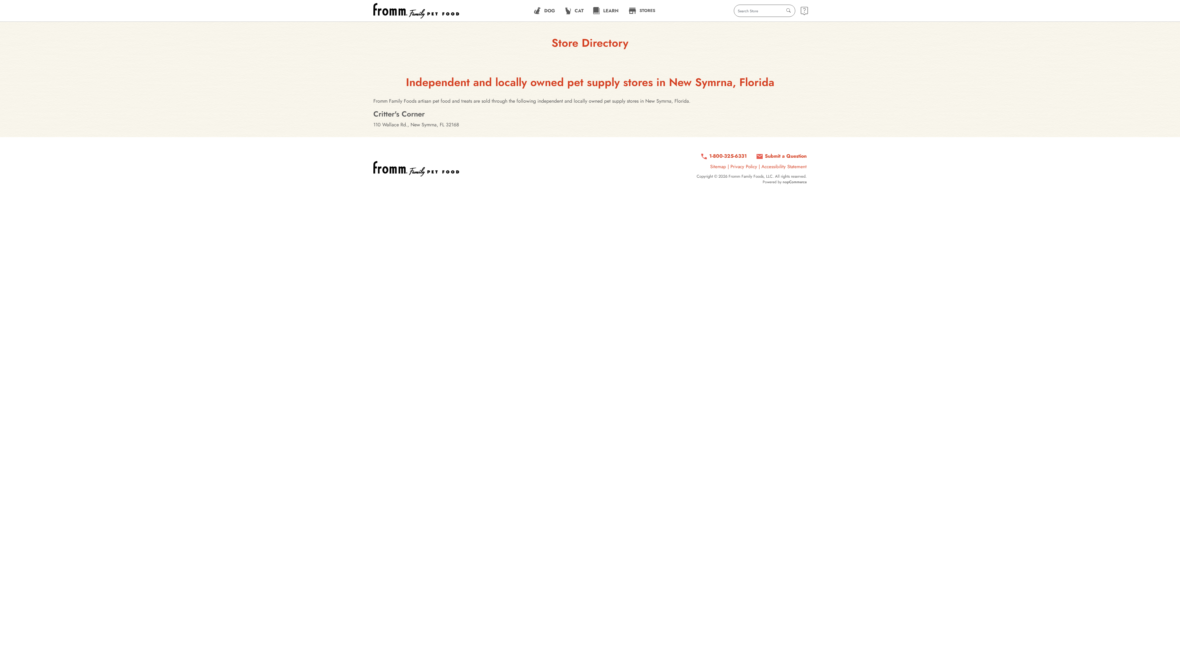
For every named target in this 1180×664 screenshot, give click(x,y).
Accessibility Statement (784, 166)
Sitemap (718, 166)
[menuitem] (544, 11)
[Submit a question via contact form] (804, 11)
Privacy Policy (743, 166)
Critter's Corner (399, 114)
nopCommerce (795, 182)
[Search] (788, 11)
